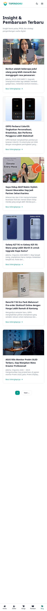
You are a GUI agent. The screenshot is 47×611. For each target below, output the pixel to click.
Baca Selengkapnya (13, 89)
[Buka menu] (42, 3)
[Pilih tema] (37, 4)
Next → (27, 393)
